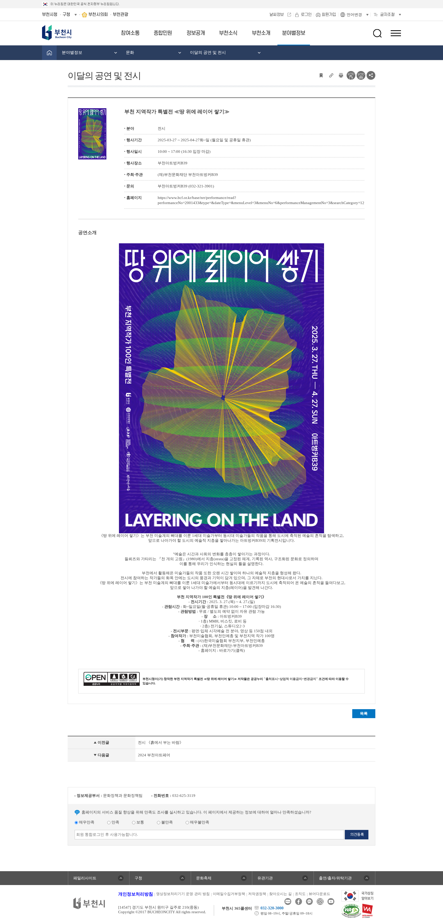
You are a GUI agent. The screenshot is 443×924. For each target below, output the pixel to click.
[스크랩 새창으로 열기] (321, 75)
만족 (114, 822)
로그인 (306, 14)
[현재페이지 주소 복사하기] (331, 75)
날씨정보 (276, 14)
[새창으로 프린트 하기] (341, 75)
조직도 (300, 894)
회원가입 (329, 14)
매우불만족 (199, 822)
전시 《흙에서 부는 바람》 (160, 742)
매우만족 (86, 822)
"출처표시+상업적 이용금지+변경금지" (291, 679)
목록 (364, 713)
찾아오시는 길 (280, 894)
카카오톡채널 (309, 901)
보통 (139, 822)
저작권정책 (257, 894)
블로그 (287, 901)
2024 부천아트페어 (154, 755)
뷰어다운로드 (319, 894)
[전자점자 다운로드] (361, 75)
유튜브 (330, 901)
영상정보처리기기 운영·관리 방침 (183, 894)
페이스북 (298, 901)
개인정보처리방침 (135, 894)
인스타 (320, 901)
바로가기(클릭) (232, 650)
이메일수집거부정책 (229, 894)
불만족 (166, 822)
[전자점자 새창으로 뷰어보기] (351, 75)
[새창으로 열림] (357, 895)
